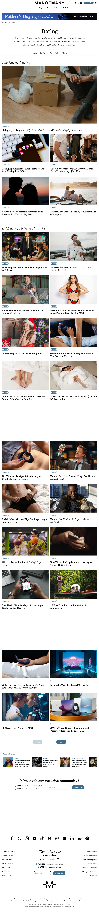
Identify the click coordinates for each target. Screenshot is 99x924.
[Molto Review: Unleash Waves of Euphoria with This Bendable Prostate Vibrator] (25, 664)
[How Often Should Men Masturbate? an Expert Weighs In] (25, 289)
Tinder (64, 53)
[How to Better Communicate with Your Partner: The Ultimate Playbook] (25, 191)
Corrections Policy (90, 856)
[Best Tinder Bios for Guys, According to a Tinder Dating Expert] (25, 584)
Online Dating (54, 53)
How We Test (6, 876)
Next (61, 742)
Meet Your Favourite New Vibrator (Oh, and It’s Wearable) (73, 398)
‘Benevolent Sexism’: (73, 269)
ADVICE (54, 164)
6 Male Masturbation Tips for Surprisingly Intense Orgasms (24, 520)
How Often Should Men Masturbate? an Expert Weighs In (22, 312)
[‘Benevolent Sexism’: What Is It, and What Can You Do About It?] (73, 246)
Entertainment (68, 8)
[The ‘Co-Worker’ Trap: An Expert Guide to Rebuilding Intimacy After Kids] (73, 148)
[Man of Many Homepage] (49, 3)
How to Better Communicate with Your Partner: (22, 213)
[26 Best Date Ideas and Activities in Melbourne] (73, 584)
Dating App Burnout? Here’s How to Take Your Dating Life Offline (23, 170)
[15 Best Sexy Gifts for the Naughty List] (25, 332)
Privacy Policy (92, 864)
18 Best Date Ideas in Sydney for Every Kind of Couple (73, 213)
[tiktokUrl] (42, 838)
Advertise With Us (8, 856)
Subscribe (88, 3)
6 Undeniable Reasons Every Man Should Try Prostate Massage (71, 355)
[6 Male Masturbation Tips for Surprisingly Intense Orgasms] (25, 498)
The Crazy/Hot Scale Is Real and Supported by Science (24, 269)
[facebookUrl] (12, 838)
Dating (13, 22)
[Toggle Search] (75, 3)
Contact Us (6, 872)
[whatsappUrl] (57, 838)
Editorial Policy (92, 852)
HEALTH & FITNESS (77, 758)
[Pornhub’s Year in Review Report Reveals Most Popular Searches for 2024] (73, 289)
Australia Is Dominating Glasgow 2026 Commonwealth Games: (22, 764)
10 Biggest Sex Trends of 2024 (17, 728)
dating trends (29, 45)
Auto (49, 8)
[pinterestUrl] (87, 838)
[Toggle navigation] (3, 3)
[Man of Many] (49, 884)
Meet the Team (7, 860)
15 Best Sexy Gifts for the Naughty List (22, 353)
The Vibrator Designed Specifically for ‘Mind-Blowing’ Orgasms (22, 477)
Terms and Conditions (89, 868)
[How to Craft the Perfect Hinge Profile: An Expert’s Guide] (73, 455)
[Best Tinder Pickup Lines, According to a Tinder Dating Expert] (73, 541)
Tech (34, 8)
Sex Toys (43, 53)
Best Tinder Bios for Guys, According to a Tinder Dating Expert (23, 606)
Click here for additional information (80, 901)
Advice (34, 53)
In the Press (6, 868)
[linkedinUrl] (72, 838)
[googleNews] (64, 838)
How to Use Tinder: (70, 520)
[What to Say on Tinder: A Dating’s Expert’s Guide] (25, 541)
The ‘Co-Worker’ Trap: (71, 170)
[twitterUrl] (19, 838)
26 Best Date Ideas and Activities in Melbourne (68, 606)
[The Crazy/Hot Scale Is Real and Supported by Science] (25, 246)
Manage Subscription (89, 872)
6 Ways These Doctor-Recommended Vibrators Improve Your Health (69, 729)
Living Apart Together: (42, 130)
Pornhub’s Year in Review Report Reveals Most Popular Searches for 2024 (72, 312)
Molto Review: (23, 686)
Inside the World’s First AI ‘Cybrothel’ (70, 685)
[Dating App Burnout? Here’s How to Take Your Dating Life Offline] (25, 148)
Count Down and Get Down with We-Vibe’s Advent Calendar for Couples (24, 398)
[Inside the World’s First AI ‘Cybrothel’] (73, 664)
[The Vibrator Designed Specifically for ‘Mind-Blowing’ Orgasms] (25, 455)
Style (41, 8)
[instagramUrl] (27, 838)
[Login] (96, 3)
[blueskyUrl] (49, 838)
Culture (57, 8)
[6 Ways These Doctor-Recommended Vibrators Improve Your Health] (73, 707)
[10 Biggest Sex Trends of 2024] (25, 707)
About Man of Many (8, 852)
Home (3, 22)
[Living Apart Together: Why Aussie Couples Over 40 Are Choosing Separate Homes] (49, 95)
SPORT (17, 758)
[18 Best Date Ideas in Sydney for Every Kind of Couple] (73, 191)
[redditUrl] (80, 838)
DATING (5, 126)
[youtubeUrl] (34, 838)
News (27, 8)
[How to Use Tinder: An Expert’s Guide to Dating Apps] (73, 498)
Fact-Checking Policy (89, 860)
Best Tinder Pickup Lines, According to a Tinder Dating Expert (71, 563)
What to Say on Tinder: (23, 563)
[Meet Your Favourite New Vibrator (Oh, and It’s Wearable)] (73, 375)
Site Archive (93, 876)
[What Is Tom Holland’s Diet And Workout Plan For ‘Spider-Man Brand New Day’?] (65, 762)
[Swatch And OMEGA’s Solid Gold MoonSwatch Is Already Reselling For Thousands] (94, 762)
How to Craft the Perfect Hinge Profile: (72, 477)
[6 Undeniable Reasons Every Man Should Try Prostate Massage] (73, 332)
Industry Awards (7, 864)
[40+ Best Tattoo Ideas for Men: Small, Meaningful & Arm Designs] (37, 762)
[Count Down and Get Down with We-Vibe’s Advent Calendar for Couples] (25, 375)
